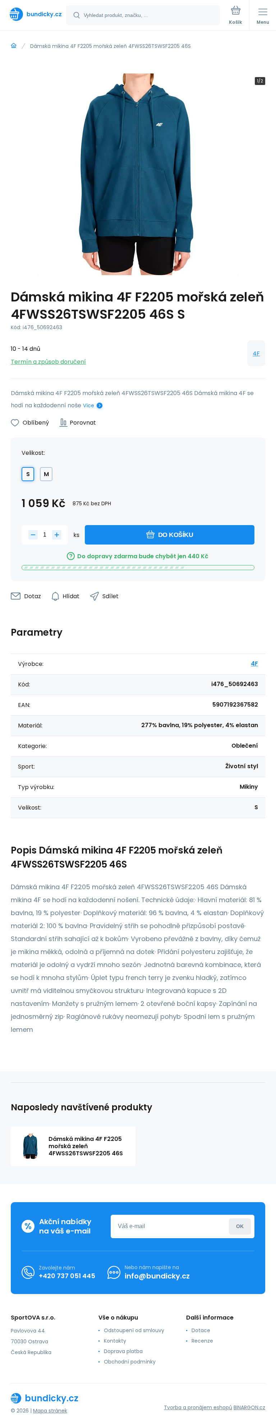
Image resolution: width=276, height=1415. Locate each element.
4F (256, 353)
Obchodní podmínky (130, 1361)
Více (88, 405)
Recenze (202, 1340)
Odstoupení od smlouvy (134, 1330)
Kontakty (115, 1340)
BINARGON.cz (249, 1407)
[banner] (33, 14)
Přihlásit (240, 1226)
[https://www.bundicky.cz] (14, 46)
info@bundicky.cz (157, 1276)
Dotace (201, 1330)
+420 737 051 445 (67, 1275)
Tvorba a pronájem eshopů (198, 1407)
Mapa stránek (50, 1410)
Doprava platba (123, 1351)
